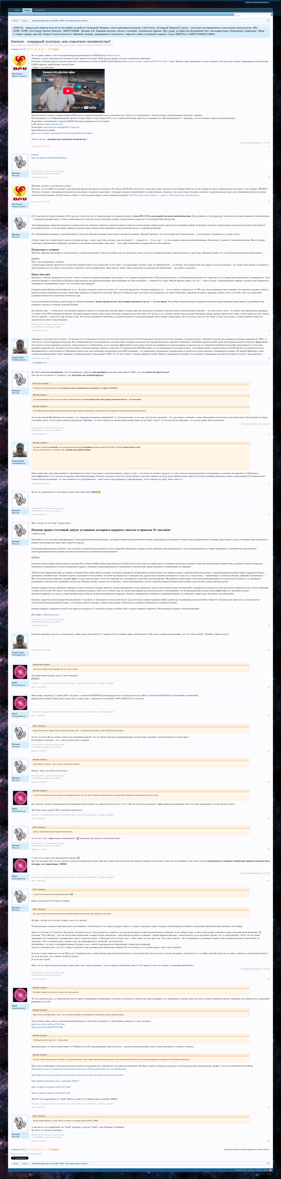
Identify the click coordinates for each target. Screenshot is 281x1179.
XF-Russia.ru (21, 1176)
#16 (268, 849)
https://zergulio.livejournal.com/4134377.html (50, 1086)
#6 (269, 434)
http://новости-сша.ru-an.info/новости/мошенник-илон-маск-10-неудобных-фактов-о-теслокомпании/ (78, 1068)
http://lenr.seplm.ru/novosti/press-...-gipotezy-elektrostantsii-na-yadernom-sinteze (164, 194)
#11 (269, 687)
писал (74, 289)
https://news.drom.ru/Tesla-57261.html (48, 1024)
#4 (269, 330)
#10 (268, 650)
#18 (268, 979)
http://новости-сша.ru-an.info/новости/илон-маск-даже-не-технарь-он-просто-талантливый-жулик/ (77, 1074)
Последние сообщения (35, 14)
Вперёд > (55, 49)
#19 (268, 1107)
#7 (269, 483)
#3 (269, 202)
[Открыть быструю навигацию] (268, 21)
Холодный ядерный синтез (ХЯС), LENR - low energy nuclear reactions (49, 45)
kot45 (34, 363)
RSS (270, 1170)
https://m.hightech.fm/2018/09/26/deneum (49, 157)
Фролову (87, 420)
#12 (268, 715)
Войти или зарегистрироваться (257, 2)
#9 (269, 625)
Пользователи (40, 10)
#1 (269, 146)
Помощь (251, 1170)
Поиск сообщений (17, 14)
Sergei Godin (18, 357)
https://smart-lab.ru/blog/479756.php (46, 1027)
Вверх (265, 1170)
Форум (27, 10)
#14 (268, 782)
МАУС (14, 683)
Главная (17, 10)
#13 (268, 751)
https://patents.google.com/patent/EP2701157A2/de (145, 61)
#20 (268, 1141)
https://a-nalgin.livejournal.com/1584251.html (50, 1092)
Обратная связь (241, 1170)
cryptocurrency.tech (50, 614)
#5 (269, 358)
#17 (268, 881)
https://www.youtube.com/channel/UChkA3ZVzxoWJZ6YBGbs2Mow (61, 133)
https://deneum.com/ (111, 55)
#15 (268, 818)
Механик (16, 173)
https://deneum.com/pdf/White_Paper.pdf (61, 127)
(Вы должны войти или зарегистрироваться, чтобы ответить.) (247, 1149)
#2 (269, 177)
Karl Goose (99, 45)
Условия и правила (265, 1174)
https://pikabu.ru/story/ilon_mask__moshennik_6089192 (55, 1080)
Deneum (45, 539)
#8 (269, 514)
